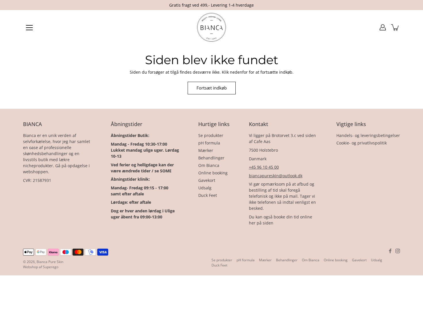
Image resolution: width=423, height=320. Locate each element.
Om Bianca (208, 165)
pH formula (209, 143)
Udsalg (205, 188)
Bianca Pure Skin (50, 261)
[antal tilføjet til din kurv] (395, 27)
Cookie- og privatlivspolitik (361, 143)
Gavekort (206, 180)
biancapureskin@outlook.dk (275, 175)
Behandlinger (211, 158)
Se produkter (210, 135)
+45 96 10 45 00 (264, 167)
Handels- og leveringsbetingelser (368, 135)
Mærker (205, 150)
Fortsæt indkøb (212, 88)
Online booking (213, 173)
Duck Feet (207, 195)
